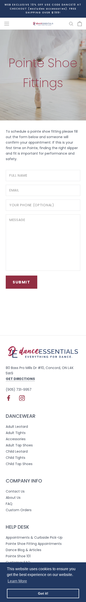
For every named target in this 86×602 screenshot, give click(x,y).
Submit (21, 282)
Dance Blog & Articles (23, 550)
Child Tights (15, 457)
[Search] (71, 24)
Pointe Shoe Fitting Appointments (34, 543)
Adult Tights (16, 432)
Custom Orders (19, 510)
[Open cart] (80, 23)
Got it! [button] (43, 593)
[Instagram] (22, 398)
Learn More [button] (17, 581)
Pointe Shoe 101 (18, 556)
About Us (13, 497)
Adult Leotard (17, 426)
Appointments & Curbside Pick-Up (34, 537)
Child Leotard (17, 451)
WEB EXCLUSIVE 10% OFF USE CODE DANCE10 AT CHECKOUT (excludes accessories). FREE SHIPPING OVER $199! (43, 8)
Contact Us (15, 491)
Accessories (16, 439)
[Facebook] (8, 398)
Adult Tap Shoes (19, 445)
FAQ (9, 503)
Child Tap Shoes (19, 464)
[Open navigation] (6, 23)
